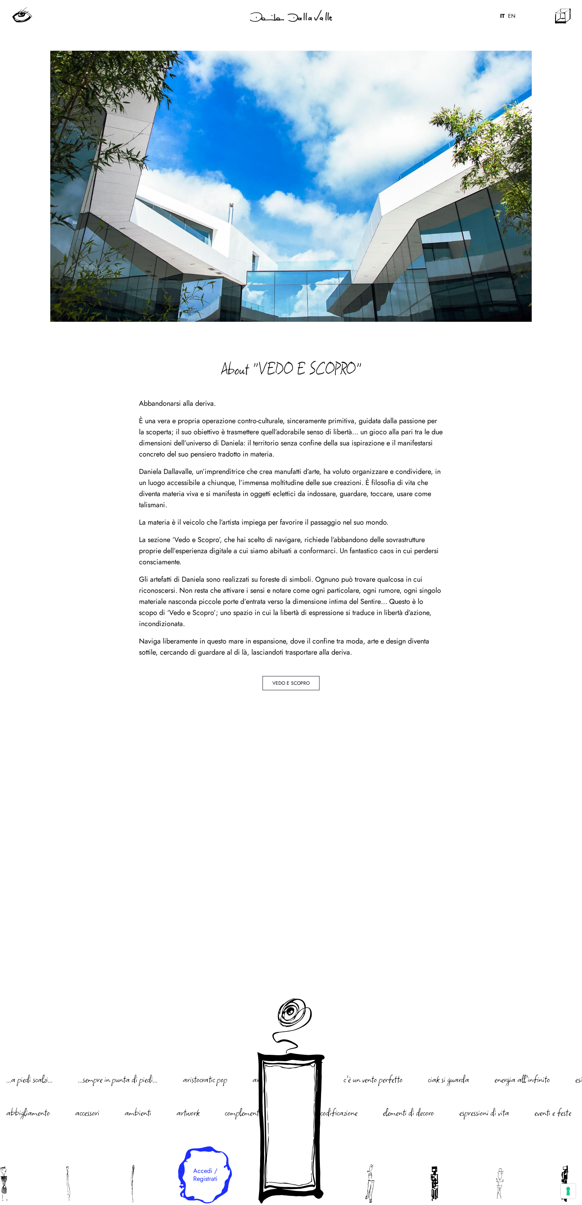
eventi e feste (552, 1112)
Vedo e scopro (291, 683)
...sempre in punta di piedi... (118, 1079)
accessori (87, 1112)
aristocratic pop (205, 1079)
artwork (188, 1112)
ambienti (138, 1112)
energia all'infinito (522, 1079)
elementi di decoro (408, 1112)
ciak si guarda (448, 1079)
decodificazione (336, 1112)
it (502, 16)
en (511, 16)
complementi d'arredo (256, 1112)
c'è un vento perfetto (373, 1079)
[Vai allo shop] (562, 15)
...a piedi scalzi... (29, 1079)
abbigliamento (28, 1112)
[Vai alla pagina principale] (291, 16)
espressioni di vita (484, 1112)
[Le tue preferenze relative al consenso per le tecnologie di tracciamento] (568, 1191)
